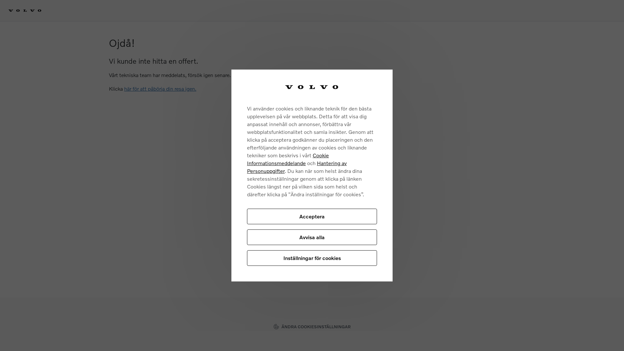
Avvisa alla (312, 237)
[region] (312, 176)
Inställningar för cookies (312, 258)
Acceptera (312, 216)
